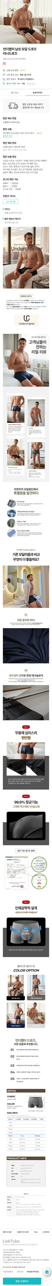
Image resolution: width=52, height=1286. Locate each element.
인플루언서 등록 (23, 1232)
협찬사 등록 (7, 1232)
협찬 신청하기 (22, 1281)
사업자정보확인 (8, 1271)
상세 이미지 (37, 92)
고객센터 (45, 1232)
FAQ (35, 1232)
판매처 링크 (8, 135)
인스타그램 (10, 201)
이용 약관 (20, 1271)
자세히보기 (31, 83)
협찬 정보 (14, 92)
